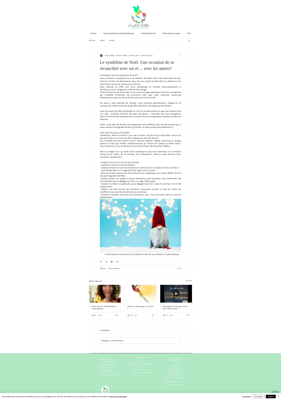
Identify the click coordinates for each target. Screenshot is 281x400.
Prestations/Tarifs (141, 367)
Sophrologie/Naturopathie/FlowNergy (141, 364)
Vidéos (102, 40)
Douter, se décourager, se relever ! (140, 307)
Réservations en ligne (141, 370)
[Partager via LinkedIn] (112, 262)
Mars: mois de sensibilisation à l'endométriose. (104, 307)
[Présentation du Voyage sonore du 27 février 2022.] (176, 294)
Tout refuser (258, 396)
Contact (141, 375)
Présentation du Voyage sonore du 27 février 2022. (175, 307)
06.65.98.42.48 (175, 369)
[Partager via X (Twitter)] (106, 262)
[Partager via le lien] (117, 262)
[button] (189, 40)
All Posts (92, 40)
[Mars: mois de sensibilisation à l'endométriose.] (105, 294)
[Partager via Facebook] (101, 262)
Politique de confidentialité (118, 396)
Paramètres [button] (246, 396)
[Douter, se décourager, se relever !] (140, 294)
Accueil (141, 361)
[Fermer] (278, 396)
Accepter (271, 396)
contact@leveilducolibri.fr (175, 371)
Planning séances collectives (141, 372)
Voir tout (189, 281)
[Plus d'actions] (179, 55)
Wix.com (179, 385)
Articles (111, 40)
